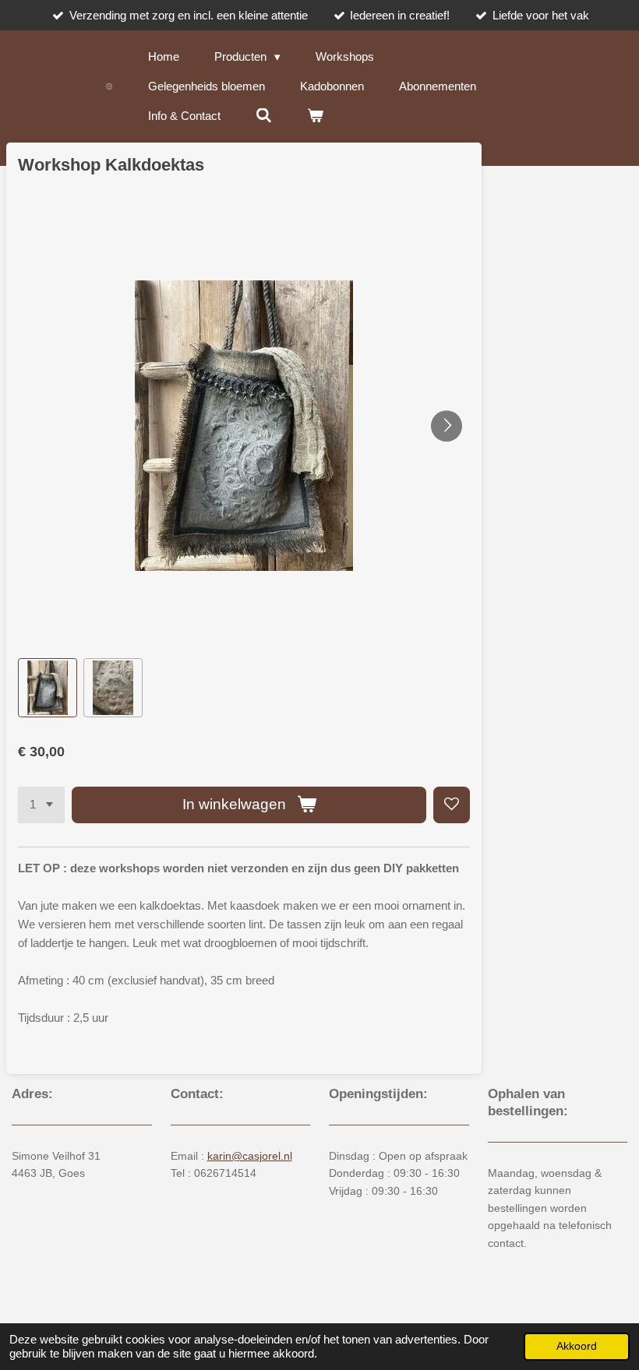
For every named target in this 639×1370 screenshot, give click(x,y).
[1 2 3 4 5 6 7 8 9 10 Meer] (41, 805)
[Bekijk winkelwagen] (315, 116)
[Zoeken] (264, 116)
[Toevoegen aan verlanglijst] (451, 805)
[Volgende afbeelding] (446, 426)
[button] (47, 687)
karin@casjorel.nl (249, 1156)
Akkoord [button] (576, 1346)
